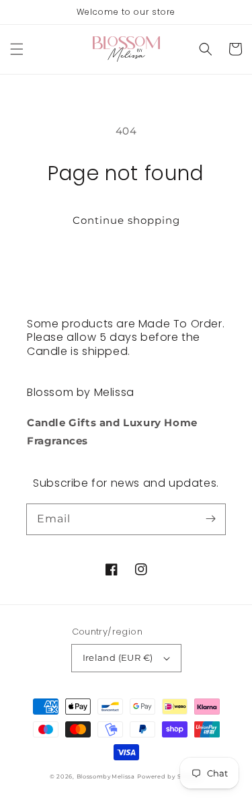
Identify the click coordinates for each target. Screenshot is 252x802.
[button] (17, 49)
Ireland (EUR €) (118, 657)
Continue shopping (126, 220)
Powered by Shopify (169, 776)
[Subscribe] (210, 519)
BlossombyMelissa (106, 776)
